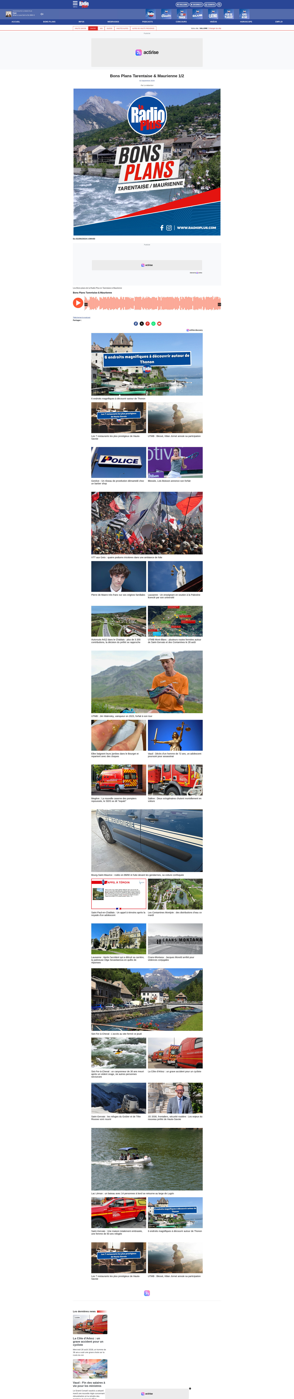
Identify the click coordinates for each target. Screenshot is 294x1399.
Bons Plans (49, 22)
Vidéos (213, 22)
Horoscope (246, 22)
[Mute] (42, 14)
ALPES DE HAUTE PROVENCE (143, 28)
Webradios (113, 22)
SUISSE (109, 28)
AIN (101, 28)
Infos (81, 22)
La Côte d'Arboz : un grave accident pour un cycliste (88, 1341)
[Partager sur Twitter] (141, 325)
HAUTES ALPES (122, 28)
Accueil (16, 22)
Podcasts (147, 22)
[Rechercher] (219, 4)
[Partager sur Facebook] (135, 325)
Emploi (278, 22)
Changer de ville (215, 28)
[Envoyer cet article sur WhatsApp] (152, 325)
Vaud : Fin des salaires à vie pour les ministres (89, 1384)
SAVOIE (93, 28)
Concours (181, 22)
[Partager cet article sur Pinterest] (147, 325)
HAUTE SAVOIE (80, 28)
